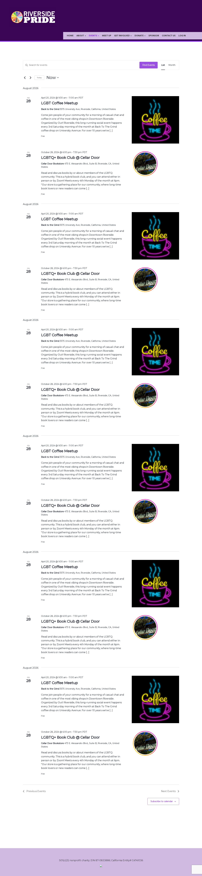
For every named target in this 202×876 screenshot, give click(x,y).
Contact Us (169, 35)
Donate (139, 35)
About (80, 35)
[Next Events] (30, 77)
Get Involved (122, 35)
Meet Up (106, 35)
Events (93, 35)
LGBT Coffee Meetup (59, 103)
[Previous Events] (24, 77)
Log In (182, 35)
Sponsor (153, 35)
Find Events (148, 65)
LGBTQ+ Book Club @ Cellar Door (70, 157)
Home (70, 35)
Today (39, 77)
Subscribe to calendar (162, 801)
